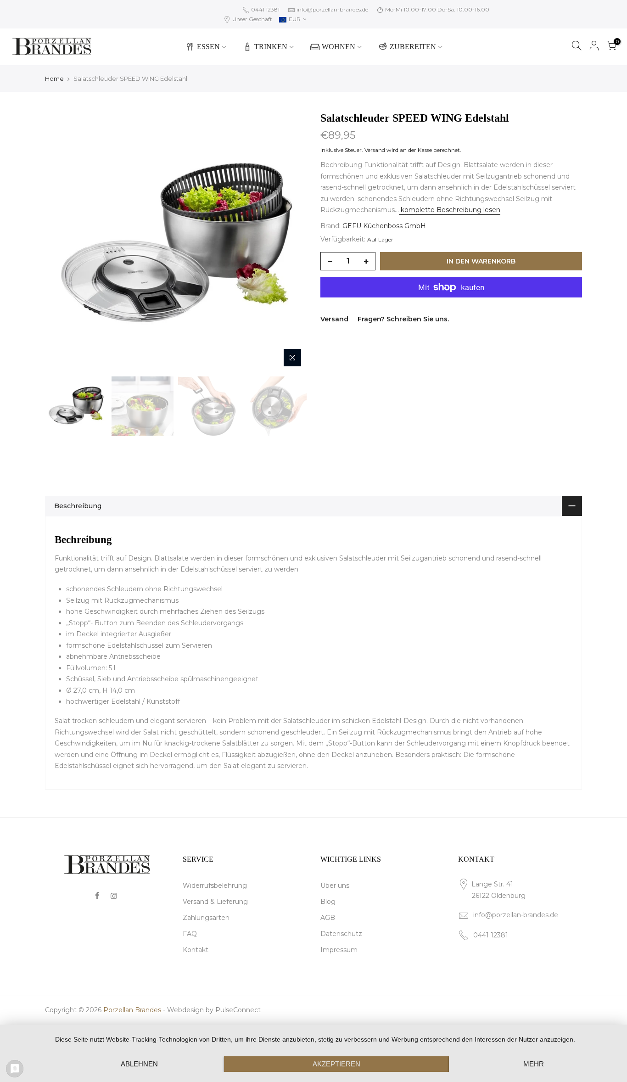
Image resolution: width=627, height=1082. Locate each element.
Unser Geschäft (251, 19)
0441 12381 (265, 9)
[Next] (290, 241)
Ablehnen (139, 1064)
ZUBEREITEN (413, 46)
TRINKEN (270, 46)
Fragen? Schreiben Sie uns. (403, 319)
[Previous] (61, 241)
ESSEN (208, 46)
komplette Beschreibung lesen (449, 210)
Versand (374, 149)
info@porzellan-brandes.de (332, 9)
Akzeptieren (336, 1064)
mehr (533, 1064)
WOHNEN (338, 46)
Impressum (339, 950)
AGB (327, 918)
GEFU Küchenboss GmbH (384, 226)
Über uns (334, 885)
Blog (328, 901)
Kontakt (195, 950)
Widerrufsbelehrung (215, 885)
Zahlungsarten (206, 918)
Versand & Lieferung (215, 901)
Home (54, 78)
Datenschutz (341, 934)
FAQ (190, 934)
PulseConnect (238, 1010)
